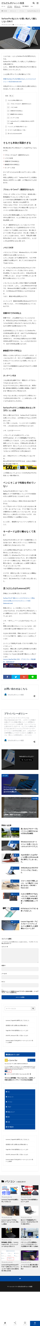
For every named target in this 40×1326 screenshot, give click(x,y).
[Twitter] (16, 677)
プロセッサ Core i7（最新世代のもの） (19, 104)
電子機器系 (25, 6)
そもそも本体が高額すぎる (14, 100)
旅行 (8, 1117)
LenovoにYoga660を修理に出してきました (17, 1020)
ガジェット (17, 6)
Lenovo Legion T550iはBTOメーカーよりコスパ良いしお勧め (19, 1041)
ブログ (9, 1107)
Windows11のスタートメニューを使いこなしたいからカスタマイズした (29, 844)
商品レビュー (11, 1112)
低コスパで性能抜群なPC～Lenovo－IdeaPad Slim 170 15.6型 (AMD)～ (29, 1222)
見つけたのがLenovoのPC (14, 133)
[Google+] (24, 677)
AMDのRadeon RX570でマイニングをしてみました (29, 870)
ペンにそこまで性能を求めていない (16, 126)
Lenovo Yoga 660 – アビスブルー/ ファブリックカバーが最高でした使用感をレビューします (29, 925)
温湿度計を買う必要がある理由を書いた (17, 1025)
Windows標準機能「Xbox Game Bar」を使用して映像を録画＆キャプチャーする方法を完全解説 (20, 1079)
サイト (3, 981)
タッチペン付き (13, 117)
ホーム (3, 6)
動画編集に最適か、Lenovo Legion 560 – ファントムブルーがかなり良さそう (10, 1244)
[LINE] (32, 677)
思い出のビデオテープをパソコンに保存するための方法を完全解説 (29, 831)
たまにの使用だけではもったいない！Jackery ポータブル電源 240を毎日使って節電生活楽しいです (29, 898)
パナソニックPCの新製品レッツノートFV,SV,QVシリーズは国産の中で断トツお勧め (29, 1244)
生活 (8, 1122)
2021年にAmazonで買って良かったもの (17, 1035)
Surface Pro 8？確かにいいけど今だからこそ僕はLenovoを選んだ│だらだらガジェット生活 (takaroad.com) (19, 600)
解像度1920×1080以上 (15, 114)
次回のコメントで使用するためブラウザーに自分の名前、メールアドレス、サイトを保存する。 (20, 992)
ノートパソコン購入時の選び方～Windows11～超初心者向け (29, 1267)
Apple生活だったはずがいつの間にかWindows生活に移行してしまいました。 (29, 858)
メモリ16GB (12, 107)
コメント (5, 946)
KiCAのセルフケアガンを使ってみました (29, 910)
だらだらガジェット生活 (13, 3)
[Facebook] (7, 677)
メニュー (25, 1324)
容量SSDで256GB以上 (15, 111)
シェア (15, 1324)
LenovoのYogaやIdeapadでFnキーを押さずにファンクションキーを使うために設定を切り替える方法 (10, 1268)
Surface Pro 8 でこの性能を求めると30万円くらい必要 (20, 122)
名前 (3, 965)
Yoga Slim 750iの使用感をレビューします (17, 1030)
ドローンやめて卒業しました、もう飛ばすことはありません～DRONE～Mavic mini (29, 884)
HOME (5, 11)
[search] (33, 1009)
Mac (32, 6)
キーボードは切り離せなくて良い (16, 130)
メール (4, 973)
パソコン (9, 6)
